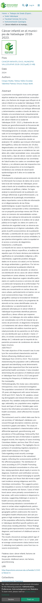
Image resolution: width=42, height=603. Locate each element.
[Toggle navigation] (38, 5)
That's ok (30, 599)
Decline (11, 599)
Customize (5, 595)
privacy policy (30, 591)
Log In (32, 5)
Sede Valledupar (11, 16)
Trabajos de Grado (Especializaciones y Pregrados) (21, 13)
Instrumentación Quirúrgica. (15, 22)
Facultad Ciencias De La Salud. (16, 19)
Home (4, 13)
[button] (27, 5)
